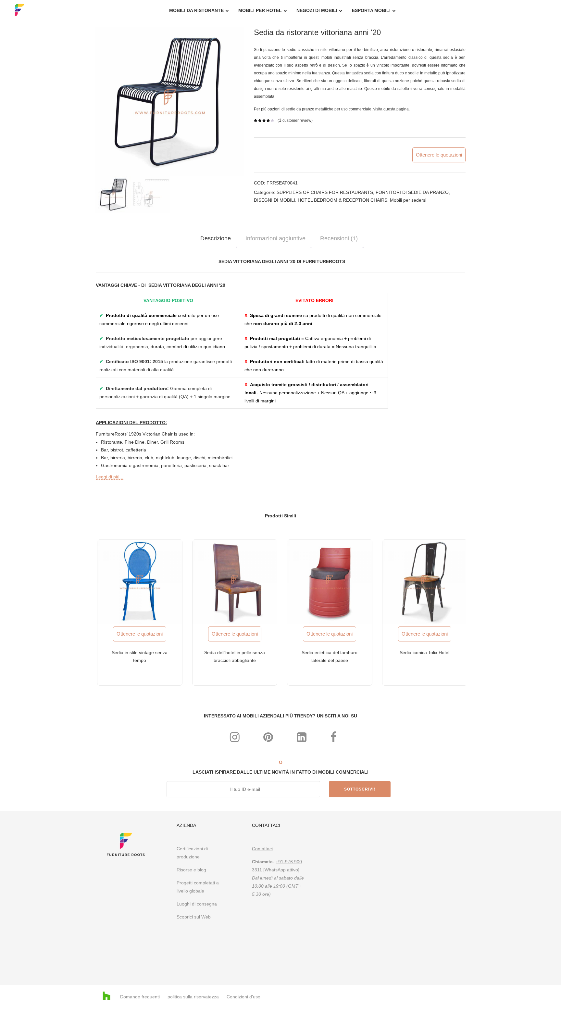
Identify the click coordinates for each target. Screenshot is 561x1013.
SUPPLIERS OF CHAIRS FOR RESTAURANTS (325, 192)
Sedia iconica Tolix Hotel (424, 652)
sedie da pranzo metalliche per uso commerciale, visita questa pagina (347, 109)
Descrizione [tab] (215, 238)
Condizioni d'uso (243, 996)
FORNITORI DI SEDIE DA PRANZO (412, 192)
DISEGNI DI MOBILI (274, 200)
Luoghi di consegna (197, 903)
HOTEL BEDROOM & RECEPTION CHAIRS (342, 200)
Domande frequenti (140, 996)
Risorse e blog (191, 869)
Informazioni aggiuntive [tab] (275, 238)
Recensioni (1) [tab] (339, 238)
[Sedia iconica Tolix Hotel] (424, 582)
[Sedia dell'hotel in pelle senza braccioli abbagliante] (235, 582)
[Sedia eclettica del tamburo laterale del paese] (329, 582)
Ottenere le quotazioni (439, 155)
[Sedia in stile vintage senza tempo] (139, 582)
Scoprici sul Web (194, 916)
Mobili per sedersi (408, 200)
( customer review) (295, 120)
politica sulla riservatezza (193, 996)
